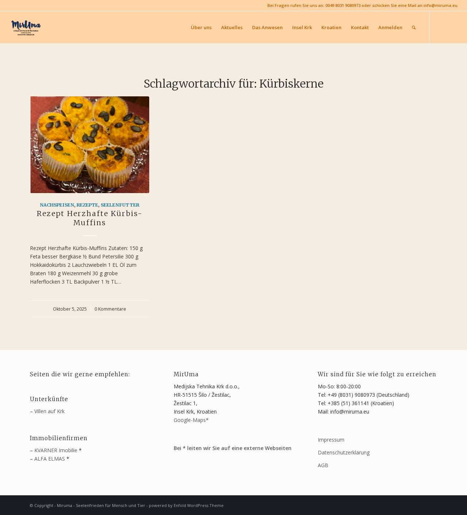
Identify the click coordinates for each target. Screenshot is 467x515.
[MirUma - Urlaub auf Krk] (25, 27)
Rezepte (87, 205)
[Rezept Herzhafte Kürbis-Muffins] (89, 144)
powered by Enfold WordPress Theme (186, 505)
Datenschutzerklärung (344, 452)
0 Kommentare (110, 309)
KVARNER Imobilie (55, 450)
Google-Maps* (191, 419)
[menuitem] (201, 27)
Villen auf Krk (49, 411)
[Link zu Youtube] (452, 27)
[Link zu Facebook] (441, 27)
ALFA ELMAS (49, 458)
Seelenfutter (120, 205)
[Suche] (413, 27)
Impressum (331, 439)
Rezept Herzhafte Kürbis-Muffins (90, 218)
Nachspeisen (57, 205)
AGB (323, 465)
